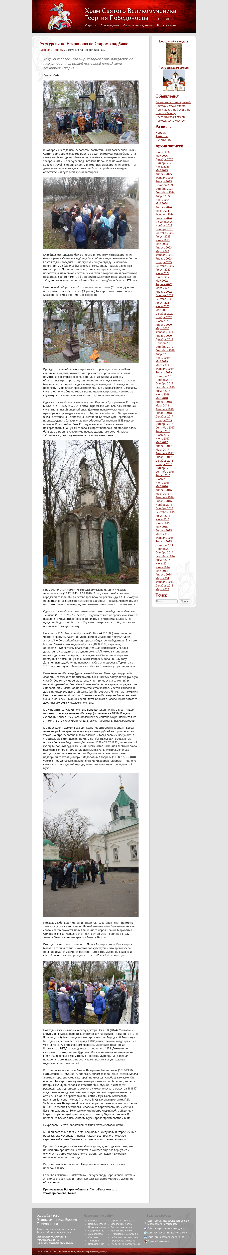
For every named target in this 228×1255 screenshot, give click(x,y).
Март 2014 (162, 578)
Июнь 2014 (163, 567)
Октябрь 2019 (164, 347)
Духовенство (95, 1233)
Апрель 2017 (164, 446)
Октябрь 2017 (164, 424)
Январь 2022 (164, 291)
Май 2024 (162, 203)
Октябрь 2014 (164, 552)
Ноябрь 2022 (164, 262)
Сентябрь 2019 (165, 350)
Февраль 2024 (165, 214)
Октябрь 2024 (164, 189)
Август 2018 (163, 391)
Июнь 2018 (163, 394)
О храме (90, 25)
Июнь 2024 (163, 200)
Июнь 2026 (163, 152)
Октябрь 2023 (164, 229)
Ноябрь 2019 (164, 343)
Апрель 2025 (164, 174)
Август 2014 (163, 560)
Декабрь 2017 (164, 416)
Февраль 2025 (165, 178)
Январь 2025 (164, 181)
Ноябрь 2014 (164, 549)
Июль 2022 (162, 273)
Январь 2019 (164, 372)
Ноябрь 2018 (164, 380)
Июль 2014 (162, 563)
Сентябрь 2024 (165, 192)
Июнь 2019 (163, 358)
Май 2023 (162, 244)
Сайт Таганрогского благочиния (165, 1236)
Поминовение (96, 1243)
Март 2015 (162, 534)
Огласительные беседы (124, 1233)
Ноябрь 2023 (164, 225)
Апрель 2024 (164, 207)
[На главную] (59, 16)
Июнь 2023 (163, 240)
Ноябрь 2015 (164, 505)
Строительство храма (123, 1220)
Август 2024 (163, 196)
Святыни (93, 1237)
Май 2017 (162, 442)
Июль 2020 (162, 321)
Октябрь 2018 (164, 383)
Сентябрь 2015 (165, 512)
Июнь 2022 (163, 277)
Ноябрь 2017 (164, 420)
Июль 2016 (162, 479)
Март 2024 (162, 211)
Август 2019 (163, 354)
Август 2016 (163, 475)
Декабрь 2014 (164, 545)
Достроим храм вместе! (171, 106)
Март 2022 (162, 288)
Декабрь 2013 (164, 585)
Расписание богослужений (173, 102)
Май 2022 (162, 280)
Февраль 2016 (165, 497)
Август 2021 (163, 302)
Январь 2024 (164, 218)
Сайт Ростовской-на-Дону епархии (167, 1232)
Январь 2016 (164, 501)
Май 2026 (162, 155)
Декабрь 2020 (164, 313)
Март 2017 (162, 449)
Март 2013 (162, 589)
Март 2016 (162, 493)
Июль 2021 (162, 306)
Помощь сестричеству (170, 120)
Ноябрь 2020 (164, 317)
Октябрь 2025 (164, 163)
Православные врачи (123, 1240)
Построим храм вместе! (174, 67)
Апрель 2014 (164, 574)
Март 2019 (162, 365)
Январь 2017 (164, 457)
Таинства (93, 1240)
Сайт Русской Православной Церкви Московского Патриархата (168, 1222)
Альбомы (162, 136)
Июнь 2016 (163, 482)
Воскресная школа (121, 1227)
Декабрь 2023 (164, 222)
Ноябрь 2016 (164, 464)
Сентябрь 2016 (165, 471)
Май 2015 (162, 527)
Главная (45, 50)
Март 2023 (162, 251)
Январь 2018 (164, 413)
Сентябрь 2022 (165, 266)
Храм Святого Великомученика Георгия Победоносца (124, 14)
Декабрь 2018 (164, 376)
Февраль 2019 (165, 369)
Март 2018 (162, 405)
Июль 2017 (162, 435)
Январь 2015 (164, 541)
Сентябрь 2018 (165, 387)
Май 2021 (162, 310)
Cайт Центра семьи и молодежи (165, 1228)
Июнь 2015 (163, 523)
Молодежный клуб (121, 1223)
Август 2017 (163, 431)
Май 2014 (162, 571)
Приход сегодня (97, 1223)
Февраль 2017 (165, 453)
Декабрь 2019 (164, 339)
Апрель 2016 (164, 490)
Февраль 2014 (165, 582)
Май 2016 (162, 486)
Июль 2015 (162, 519)
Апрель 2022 (164, 284)
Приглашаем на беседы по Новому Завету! (173, 111)
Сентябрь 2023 (165, 233)
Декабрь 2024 (164, 185)
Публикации (164, 140)
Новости (161, 132)
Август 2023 (163, 236)
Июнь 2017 (163, 438)
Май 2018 (162, 398)
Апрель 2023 (164, 247)
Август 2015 (163, 516)
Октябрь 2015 (164, 508)
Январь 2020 (164, 336)
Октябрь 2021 (164, 295)
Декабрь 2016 (164, 460)
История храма (97, 1227)
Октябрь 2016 (164, 468)
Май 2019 (162, 361)
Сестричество (96, 1230)
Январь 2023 (164, 258)
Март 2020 (162, 328)
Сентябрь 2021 (165, 299)
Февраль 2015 (165, 538)
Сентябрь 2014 (165, 556)
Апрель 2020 (164, 324)
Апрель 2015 (164, 530)
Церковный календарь (174, 41)
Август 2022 (163, 269)
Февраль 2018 (165, 409)
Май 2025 (162, 170)
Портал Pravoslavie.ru (159, 1241)
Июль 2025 (162, 167)
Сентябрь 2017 (165, 427)
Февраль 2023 (165, 255)
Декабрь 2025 (164, 159)
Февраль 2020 (165, 332)
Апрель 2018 (164, 402)
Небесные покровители (124, 1237)
